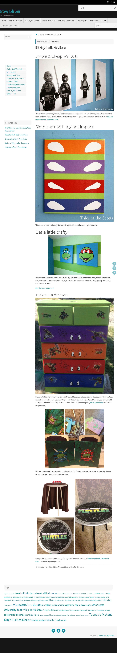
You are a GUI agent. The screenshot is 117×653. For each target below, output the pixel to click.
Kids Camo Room (66, 600)
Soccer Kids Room (30, 614)
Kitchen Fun (11, 94)
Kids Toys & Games (14, 91)
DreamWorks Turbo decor (101, 597)
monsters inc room (51, 604)
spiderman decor (44, 615)
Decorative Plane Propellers (16, 139)
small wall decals (96, 403)
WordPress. (111, 636)
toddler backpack (39, 620)
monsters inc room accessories (77, 604)
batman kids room (78, 594)
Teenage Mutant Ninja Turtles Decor (71, 567)
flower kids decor (32, 600)
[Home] (36, 35)
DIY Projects (11, 72)
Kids (50, 600)
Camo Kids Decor (90, 594)
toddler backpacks (57, 620)
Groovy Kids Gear (10, 11)
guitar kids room (43, 600)
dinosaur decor (50, 597)
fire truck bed (22, 600)
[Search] (115, 8)
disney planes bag (59, 597)
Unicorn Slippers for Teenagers (17, 143)
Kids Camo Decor (57, 600)
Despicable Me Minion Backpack (36, 597)
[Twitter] (114, 2)
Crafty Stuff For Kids (14, 69)
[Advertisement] (14, 51)
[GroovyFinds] (107, 2)
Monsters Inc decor (27, 605)
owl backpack (64, 610)
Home (9, 66)
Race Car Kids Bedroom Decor (16, 135)
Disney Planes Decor (71, 597)
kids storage (85, 600)
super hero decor (69, 615)
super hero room (82, 615)
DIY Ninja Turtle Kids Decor (50, 48)
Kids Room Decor (13, 88)
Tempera (102, 636)
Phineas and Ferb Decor (94, 610)
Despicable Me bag (9, 597)
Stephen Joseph (55, 615)
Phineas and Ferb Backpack (78, 610)
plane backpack (105, 610)
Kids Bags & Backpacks (15, 78)
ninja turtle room (51, 610)
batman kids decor (64, 594)
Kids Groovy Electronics (16, 85)
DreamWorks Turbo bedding (86, 597)
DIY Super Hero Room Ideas (47, 567)
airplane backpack (9, 594)
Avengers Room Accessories (16, 147)
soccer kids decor (13, 614)
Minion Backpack (94, 600)
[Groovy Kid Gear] (111, 2)
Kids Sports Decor (77, 600)
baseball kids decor (25, 593)
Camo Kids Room (102, 594)
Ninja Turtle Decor (34, 610)
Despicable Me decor (21, 597)
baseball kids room (46, 593)
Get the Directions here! (44, 288)
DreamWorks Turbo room (11, 600)
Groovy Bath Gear (13, 75)
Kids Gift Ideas (12, 81)
